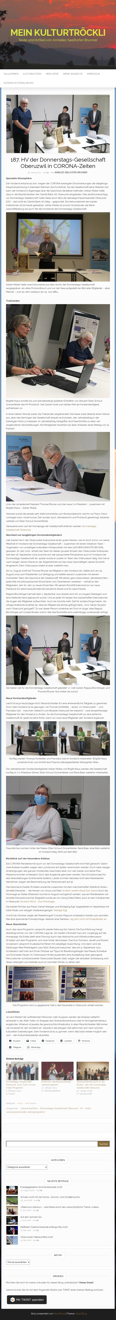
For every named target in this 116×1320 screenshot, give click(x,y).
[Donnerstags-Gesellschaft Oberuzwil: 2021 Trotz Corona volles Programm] (22, 1071)
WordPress (59, 1313)
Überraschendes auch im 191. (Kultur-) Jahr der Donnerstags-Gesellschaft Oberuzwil (92, 1084)
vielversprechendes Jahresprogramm (25, 1112)
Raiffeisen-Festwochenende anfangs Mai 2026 (44, 1227)
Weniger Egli (60, 910)
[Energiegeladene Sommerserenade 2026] (12, 1190)
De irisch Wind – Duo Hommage (37, 901)
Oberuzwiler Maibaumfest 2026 (36, 1237)
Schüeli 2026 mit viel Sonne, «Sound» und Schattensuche (50, 1197)
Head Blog (81, 1313)
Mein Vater (52, 74)
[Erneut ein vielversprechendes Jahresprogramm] (57, 1071)
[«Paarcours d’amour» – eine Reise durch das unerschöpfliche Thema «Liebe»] (12, 1210)
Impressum (93, 74)
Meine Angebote (73, 74)
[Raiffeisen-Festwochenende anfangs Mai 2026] (12, 1230)
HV (81, 1108)
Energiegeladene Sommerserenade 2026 (41, 1187)
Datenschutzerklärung (19, 83)
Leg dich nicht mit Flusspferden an (88, 919)
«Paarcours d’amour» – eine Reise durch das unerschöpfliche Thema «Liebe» (59, 1207)
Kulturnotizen (32, 74)
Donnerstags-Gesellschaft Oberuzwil (59, 1108)
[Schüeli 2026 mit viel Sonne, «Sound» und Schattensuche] (12, 1200)
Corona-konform (29, 1108)
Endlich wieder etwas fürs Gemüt (80, 890)
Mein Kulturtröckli (58, 32)
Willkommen (11, 74)
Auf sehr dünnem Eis (31, 1217)
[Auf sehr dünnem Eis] (12, 1220)
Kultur (20, 1103)
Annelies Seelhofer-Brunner (71, 172)
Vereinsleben (30, 1103)
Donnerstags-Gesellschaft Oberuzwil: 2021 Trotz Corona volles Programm (20, 1084)
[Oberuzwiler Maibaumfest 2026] (12, 1240)
